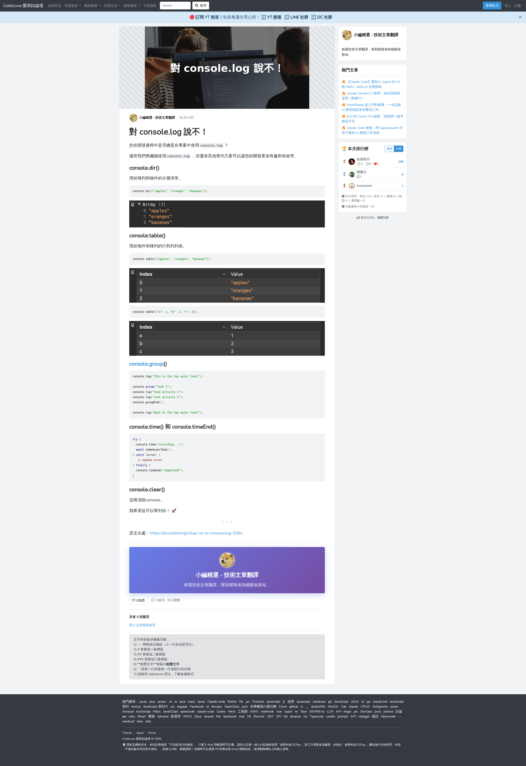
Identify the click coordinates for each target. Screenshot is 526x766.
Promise (258, 701)
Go (305, 716)
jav (248, 701)
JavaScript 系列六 (155, 706)
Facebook (197, 706)
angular (182, 706)
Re (241, 701)
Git (286, 716)
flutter (232, 701)
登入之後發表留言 (142, 625)
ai (176, 701)
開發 (151, 716)
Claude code (216, 701)
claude (353, 706)
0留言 (160, 600)
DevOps (366, 711)
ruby (132, 716)
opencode (187, 711)
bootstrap (143, 711)
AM (338, 711)
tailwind (162, 716)
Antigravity (380, 706)
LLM (330, 711)
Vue (279, 711)
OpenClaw (231, 706)
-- (399, 716)
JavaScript (341, 701)
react (191, 701)
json (245, 706)
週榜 (389, 149)
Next (231, 711)
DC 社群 (324, 17)
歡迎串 (176, 716)
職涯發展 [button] (91, 5)
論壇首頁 (54, 5)
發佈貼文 (492, 5)
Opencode (388, 716)
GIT (278, 716)
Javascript (303, 701)
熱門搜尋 (128, 701)
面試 (375, 716)
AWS (254, 711)
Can (343, 706)
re (296, 711)
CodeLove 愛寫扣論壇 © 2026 (141, 739)
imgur (347, 711)
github (293, 706)
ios (173, 706)
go (368, 701)
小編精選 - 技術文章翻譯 (157, 117)
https (157, 711)
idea (140, 721)
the (218, 716)
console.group (146, 364)
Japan (140, 733)
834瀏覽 (173, 600)
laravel (209, 716)
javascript (273, 701)
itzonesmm (364, 185)
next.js (136, 706)
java (152, 701)
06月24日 (186, 117)
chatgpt (364, 716)
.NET (270, 716)
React (141, 716)
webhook (267, 711)
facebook (229, 716)
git (330, 701)
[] (284, 701)
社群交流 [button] (111, 5)
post (378, 711)
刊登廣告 (150, 5)
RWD (187, 716)
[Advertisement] (372, 247)
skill (148, 721)
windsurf (128, 721)
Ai (362, 701)
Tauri (303, 711)
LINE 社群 (299, 17)
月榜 (398, 149)
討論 (399, 711)
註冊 (517, 5)
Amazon (128, 711)
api (124, 716)
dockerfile (318, 706)
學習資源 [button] (71, 5)
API (353, 716)
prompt (343, 716)
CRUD (365, 706)
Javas (201, 701)
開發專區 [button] (131, 5)
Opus (198, 716)
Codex (221, 711)
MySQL (333, 706)
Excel (283, 706)
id (207, 706)
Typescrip (317, 716)
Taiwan (127, 733)
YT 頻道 (274, 17)
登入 (508, 5)
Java (182, 701)
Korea (152, 733)
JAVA (355, 701)
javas (143, 701)
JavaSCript (170, 711)
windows (319, 701)
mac (242, 716)
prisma (388, 711)
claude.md (380, 701)
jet (356, 711)
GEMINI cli (316, 711)
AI (170, 701)
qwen (394, 706)
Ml (249, 716)
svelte (330, 716)
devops (216, 706)
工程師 (243, 711)
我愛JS (361, 172)
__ (307, 706)
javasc (162, 701)
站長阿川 (363, 159)
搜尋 (202, 5)
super (288, 711)
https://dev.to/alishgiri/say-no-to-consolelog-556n (196, 533)
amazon (295, 716)
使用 (290, 701)
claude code (205, 711)
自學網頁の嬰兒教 (263, 706)
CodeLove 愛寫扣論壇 (23, 5)
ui (302, 706)
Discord (258, 716)
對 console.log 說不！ (168, 131)
